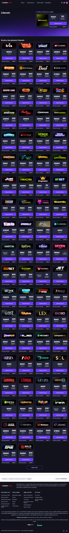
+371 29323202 (23, 511)
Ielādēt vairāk (34, 467)
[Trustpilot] (39, 524)
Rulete (13, 501)
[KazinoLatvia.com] (6, 2)
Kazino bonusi (30, 2)
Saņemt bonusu (58, 23)
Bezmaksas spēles (16, 495)
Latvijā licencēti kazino (5, 506)
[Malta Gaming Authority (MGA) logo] (30, 524)
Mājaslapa (4, 478)
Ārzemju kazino (4, 497)
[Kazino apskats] (42, 20)
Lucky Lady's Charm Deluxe (28, 502)
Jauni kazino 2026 (5, 495)
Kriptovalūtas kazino (6, 499)
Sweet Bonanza (27, 504)
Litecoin (29, 478)
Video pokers (15, 506)
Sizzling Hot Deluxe (28, 497)
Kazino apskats (54, 26)
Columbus (26, 499)
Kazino (22, 2)
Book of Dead (27, 507)
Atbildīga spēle (38, 497)
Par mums (37, 495)
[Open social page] (64, 531)
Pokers (14, 497)
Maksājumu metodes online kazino (17, 478)
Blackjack (14, 499)
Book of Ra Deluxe (28, 495)
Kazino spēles (40, 2)
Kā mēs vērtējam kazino (39, 500)
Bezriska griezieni (5, 503)
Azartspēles (48, 2)
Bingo (13, 503)
